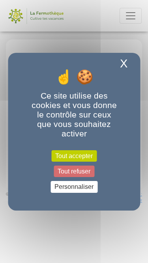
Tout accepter (74, 156)
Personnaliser (74, 186)
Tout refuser (74, 171)
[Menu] (131, 16)
